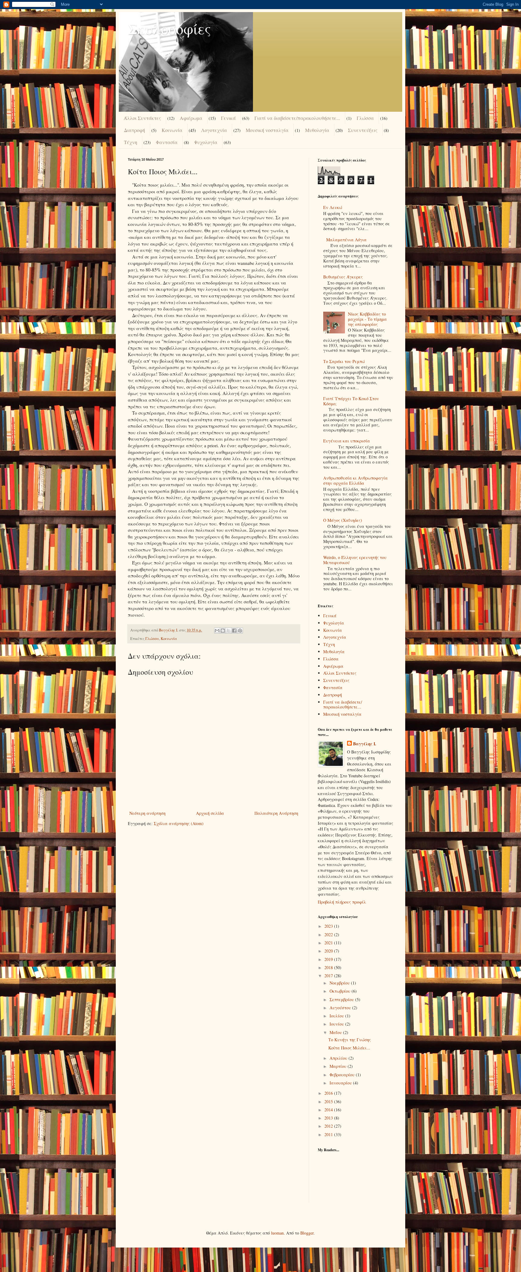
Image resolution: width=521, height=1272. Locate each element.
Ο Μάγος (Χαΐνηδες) (342, 520)
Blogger (307, 1233)
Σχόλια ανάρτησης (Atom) (179, 823)
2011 (329, 1134)
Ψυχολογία (205, 142)
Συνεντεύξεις (362, 130)
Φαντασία (167, 142)
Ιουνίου (337, 1024)
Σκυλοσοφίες (169, 28)
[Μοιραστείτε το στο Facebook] (234, 631)
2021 (329, 943)
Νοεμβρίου (340, 983)
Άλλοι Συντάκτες (142, 118)
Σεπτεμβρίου (342, 999)
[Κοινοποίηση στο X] (229, 631)
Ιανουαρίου (341, 1083)
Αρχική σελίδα (210, 813)
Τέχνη (130, 142)
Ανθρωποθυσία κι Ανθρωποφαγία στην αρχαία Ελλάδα (355, 480)
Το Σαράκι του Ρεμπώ (344, 361)
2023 (329, 926)
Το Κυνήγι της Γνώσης (349, 1039)
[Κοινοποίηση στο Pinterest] (240, 631)
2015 (329, 1101)
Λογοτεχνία (214, 130)
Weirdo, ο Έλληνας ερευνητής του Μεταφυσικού (355, 559)
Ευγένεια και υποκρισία (346, 441)
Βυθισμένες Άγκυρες (343, 277)
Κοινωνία (172, 130)
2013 (329, 1118)
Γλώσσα (365, 118)
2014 (329, 1110)
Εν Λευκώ (332, 207)
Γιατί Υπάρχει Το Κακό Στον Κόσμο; (351, 401)
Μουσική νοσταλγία (267, 130)
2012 (329, 1126)
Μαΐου (336, 1032)
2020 (329, 951)
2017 (329, 975)
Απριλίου (339, 1058)
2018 (329, 967)
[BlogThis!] (223, 631)
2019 (329, 959)
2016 (329, 1093)
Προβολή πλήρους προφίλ (342, 902)
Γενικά (228, 118)
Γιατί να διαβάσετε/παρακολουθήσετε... (297, 118)
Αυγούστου (341, 1007)
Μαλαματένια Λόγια (346, 240)
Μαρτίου (339, 1066)
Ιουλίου (337, 1016)
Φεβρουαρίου (343, 1075)
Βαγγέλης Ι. (364, 744)
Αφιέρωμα (191, 118)
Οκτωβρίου (341, 991)
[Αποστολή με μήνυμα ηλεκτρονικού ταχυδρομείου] (217, 631)
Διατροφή (134, 130)
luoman (277, 1233)
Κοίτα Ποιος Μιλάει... (349, 1048)
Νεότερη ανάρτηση (147, 813)
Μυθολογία (317, 130)
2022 (329, 934)
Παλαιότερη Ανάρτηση (276, 813)
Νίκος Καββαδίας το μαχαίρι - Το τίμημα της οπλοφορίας (367, 319)
